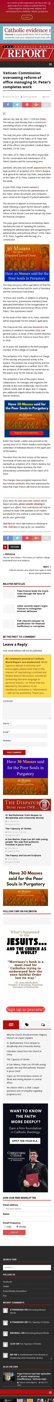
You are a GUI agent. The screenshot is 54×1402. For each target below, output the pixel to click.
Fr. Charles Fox (13, 821)
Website (7, 740)
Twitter (6, 1286)
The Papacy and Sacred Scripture (23, 855)
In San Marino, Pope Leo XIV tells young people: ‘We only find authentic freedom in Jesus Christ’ (26, 842)
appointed (39, 167)
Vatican (15, 547)
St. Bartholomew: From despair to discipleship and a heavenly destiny (24, 816)
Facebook (7, 1281)
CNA (42, 119)
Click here (7, 523)
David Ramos (13, 848)
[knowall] (5, 1334)
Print (47, 96)
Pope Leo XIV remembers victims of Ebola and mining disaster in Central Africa (24, 1079)
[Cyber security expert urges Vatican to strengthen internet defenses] (9, 609)
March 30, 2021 (12, 96)
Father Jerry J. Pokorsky (17, 832)
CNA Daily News (30, 96)
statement (20, 311)
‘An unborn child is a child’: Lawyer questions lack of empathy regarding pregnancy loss (24, 1091)
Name (6, 723)
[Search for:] (27, 1267)
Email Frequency (12, 1222)
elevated (37, 327)
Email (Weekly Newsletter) (14, 1291)
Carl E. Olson (13, 859)
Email (6, 732)
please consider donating (30, 504)
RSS (5, 1295)
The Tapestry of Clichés (18, 828)
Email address (10, 1204)
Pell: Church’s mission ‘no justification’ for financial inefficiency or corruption (31, 623)
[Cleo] (5, 1345)
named (33, 187)
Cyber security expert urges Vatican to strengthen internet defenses (32, 608)
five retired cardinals (14, 483)
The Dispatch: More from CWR (27, 805)
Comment (8, 701)
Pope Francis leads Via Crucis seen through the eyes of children (32, 594)
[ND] (5, 1356)
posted (37, 441)
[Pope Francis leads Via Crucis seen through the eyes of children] (9, 594)
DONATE (27, 17)
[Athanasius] (5, 1311)
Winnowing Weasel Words (37, 1333)
